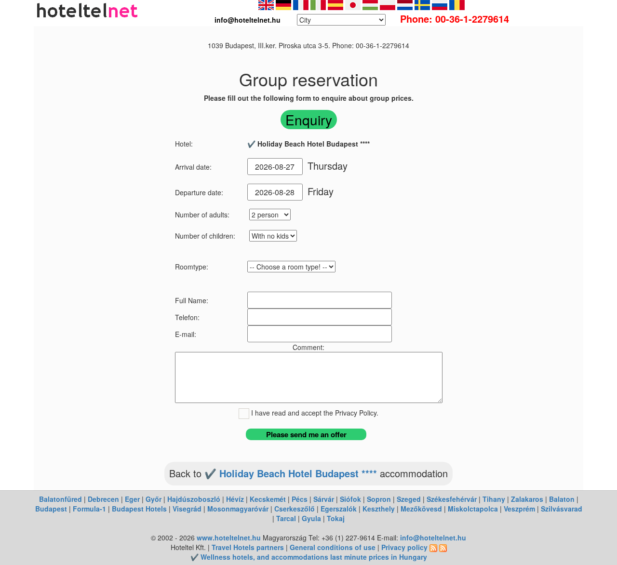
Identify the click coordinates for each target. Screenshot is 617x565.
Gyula (311, 518)
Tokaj (336, 518)
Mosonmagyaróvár (237, 508)
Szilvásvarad (561, 508)
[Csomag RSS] (443, 547)
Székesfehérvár (452, 499)
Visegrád (187, 508)
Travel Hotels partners (248, 547)
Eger (132, 499)
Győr (153, 499)
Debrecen (103, 499)
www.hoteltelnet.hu (229, 537)
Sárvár (323, 499)
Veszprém (519, 508)
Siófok (350, 499)
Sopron (379, 499)
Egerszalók (339, 508)
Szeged (409, 499)
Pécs (300, 499)
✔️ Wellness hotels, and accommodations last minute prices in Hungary (308, 557)
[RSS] (433, 547)
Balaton (562, 499)
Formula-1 (89, 508)
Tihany (494, 499)
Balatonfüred (60, 499)
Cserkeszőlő (294, 508)
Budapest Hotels (139, 508)
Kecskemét (268, 499)
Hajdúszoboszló (193, 499)
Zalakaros (527, 499)
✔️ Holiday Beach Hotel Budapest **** (290, 473)
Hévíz (235, 499)
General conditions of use (333, 547)
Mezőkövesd (421, 508)
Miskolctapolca (473, 508)
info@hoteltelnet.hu (433, 537)
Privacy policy (404, 547)
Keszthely (378, 508)
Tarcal (286, 518)
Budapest (51, 508)
